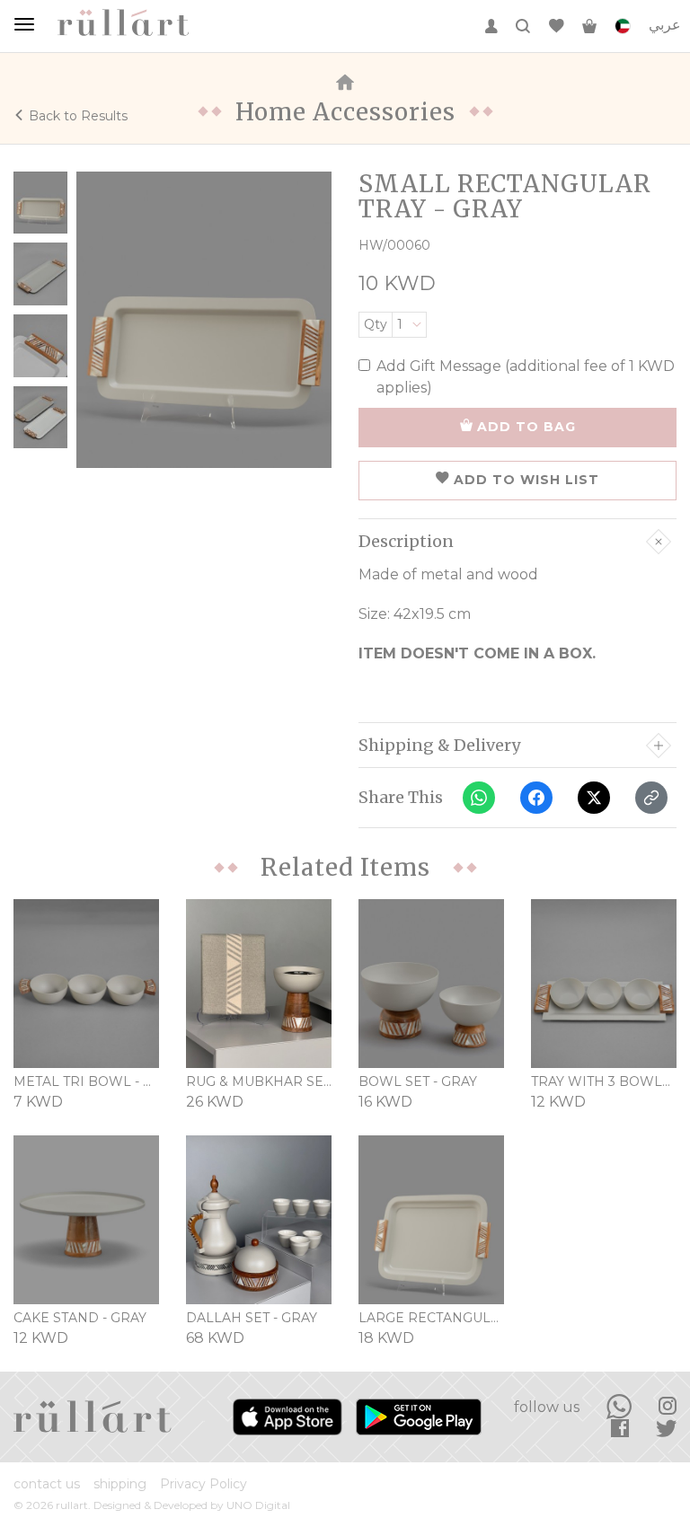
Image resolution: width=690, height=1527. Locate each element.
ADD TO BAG (526, 427)
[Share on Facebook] (536, 797)
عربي (665, 24)
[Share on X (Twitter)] (594, 797)
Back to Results (78, 116)
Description (406, 542)
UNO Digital (258, 1505)
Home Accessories (345, 112)
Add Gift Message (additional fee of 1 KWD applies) (525, 376)
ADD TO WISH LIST (526, 480)
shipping (119, 1484)
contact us (46, 1484)
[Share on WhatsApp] (479, 797)
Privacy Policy (203, 1484)
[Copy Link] (651, 797)
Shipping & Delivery (439, 746)
